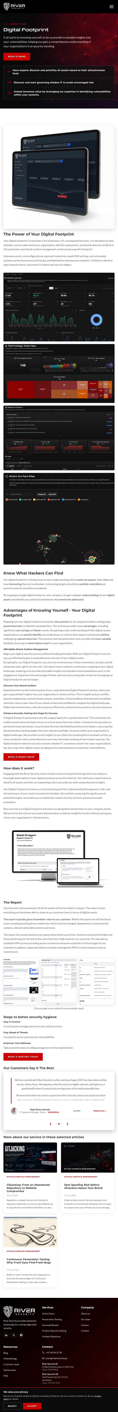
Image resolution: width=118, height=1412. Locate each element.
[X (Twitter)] (13, 1335)
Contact (85, 1330)
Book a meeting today (23, 1057)
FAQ (5, 1375)
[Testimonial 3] (61, 1124)
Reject (12, 1406)
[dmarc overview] (59, 307)
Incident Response (51, 1336)
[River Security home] (14, 7)
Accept (32, 1406)
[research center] (59, 438)
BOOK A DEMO (17, 56)
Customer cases (11, 1364)
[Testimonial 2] (59, 1124)
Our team (86, 1319)
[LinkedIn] (6, 1335)
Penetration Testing (52, 1319)
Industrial (53, 1112)
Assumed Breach (50, 1325)
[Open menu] (112, 6)
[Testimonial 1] (56, 1124)
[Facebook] (21, 1335)
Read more (100, 1111)
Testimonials (9, 1370)
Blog (5, 1353)
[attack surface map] (59, 518)
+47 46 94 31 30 (54, 1352)
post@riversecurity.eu (56, 1358)
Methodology (10, 1358)
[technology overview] (59, 373)
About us (85, 1313)
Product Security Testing (54, 1330)
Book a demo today (21, 757)
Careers (85, 1325)
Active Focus (48, 1313)
